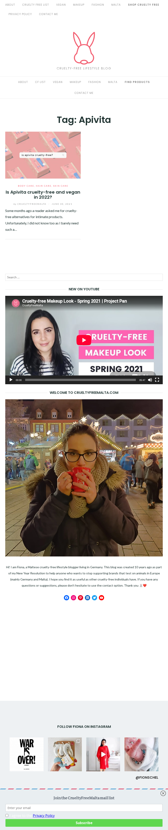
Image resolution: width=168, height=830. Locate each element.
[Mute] (150, 380)
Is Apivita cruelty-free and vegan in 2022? (43, 194)
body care (26, 185)
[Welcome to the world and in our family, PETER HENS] (141, 754)
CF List (40, 82)
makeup (78, 5)
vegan (61, 5)
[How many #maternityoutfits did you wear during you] (103, 754)
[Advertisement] (84, 637)
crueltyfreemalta (30, 204)
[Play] (11, 380)
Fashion (94, 82)
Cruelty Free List (35, 5)
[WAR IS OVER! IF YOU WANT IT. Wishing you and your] (27, 754)
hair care (43, 185)
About (10, 5)
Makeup (75, 82)
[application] (84, 340)
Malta (116, 5)
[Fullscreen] (157, 380)
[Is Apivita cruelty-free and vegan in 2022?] (43, 154)
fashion (98, 5)
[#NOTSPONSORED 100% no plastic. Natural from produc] (65, 754)
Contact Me (48, 14)
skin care (60, 185)
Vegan (58, 82)
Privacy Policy (20, 14)
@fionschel (147, 777)
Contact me (84, 93)
